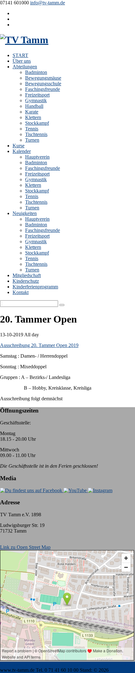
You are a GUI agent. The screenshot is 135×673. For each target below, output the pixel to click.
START (20, 55)
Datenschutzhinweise (67, 664)
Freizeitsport (37, 94)
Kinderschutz (26, 281)
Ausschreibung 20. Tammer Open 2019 (39, 345)
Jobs (124, 664)
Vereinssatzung (104, 664)
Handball (34, 106)
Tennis (31, 128)
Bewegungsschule (43, 83)
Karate (31, 111)
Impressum (34, 664)
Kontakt (21, 292)
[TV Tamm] (24, 39)
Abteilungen (25, 66)
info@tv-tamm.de (47, 2)
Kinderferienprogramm (35, 286)
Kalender (22, 151)
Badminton (36, 72)
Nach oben (11, 664)
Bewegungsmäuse (43, 78)
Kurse (18, 145)
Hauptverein (37, 157)
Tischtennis (36, 134)
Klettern (33, 117)
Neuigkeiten (25, 213)
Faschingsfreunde (42, 89)
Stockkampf (37, 123)
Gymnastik (36, 100)
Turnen (32, 140)
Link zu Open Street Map (25, 547)
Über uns (22, 61)
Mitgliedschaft (27, 275)
